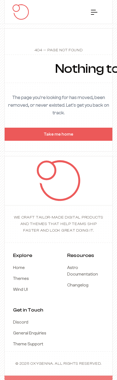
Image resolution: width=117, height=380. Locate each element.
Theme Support (28, 344)
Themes (21, 278)
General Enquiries (29, 333)
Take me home (58, 134)
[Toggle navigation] (94, 12)
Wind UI (20, 289)
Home (19, 267)
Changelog (77, 285)
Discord (20, 322)
